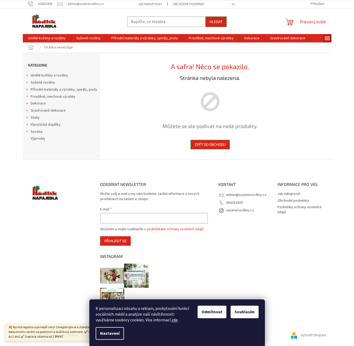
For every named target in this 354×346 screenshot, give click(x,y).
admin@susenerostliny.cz (246, 194)
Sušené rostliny (43, 82)
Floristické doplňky (46, 124)
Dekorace (38, 103)
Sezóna (36, 131)
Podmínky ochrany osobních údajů (299, 210)
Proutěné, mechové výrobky (53, 96)
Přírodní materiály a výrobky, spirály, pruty (64, 89)
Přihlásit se (115, 241)
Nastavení (109, 333)
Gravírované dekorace (48, 110)
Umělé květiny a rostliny (49, 75)
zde (174, 320)
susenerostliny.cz (240, 210)
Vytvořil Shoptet (313, 335)
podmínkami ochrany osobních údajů (175, 229)
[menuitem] (47, 38)
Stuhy (35, 117)
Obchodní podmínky (189, 4)
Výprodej (38, 138)
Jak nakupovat (150, 4)
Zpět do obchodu (210, 144)
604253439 (234, 202)
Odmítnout (211, 312)
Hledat (216, 21)
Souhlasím (245, 312)
